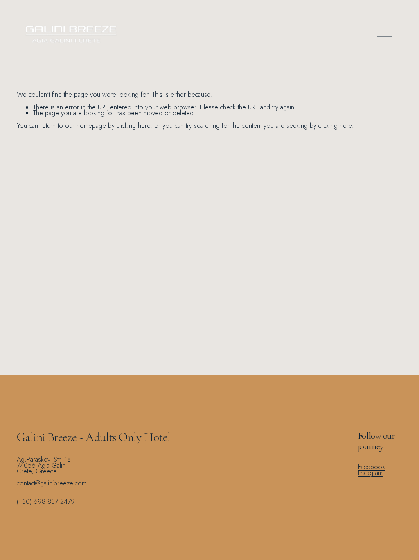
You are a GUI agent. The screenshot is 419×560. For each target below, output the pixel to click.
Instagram (370, 473)
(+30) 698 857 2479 (46, 502)
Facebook (371, 467)
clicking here (133, 125)
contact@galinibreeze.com (51, 483)
